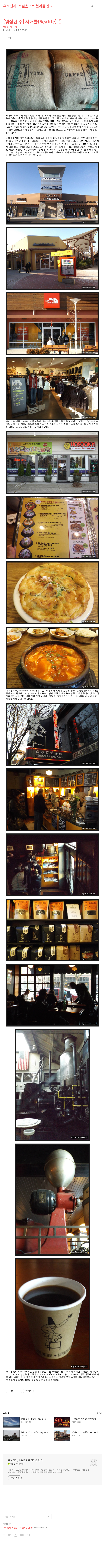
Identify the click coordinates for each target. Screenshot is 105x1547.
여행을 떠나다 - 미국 (10, 26)
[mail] (28, 1535)
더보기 (99, 1413)
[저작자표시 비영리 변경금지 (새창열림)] (37, 1391)
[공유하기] (15, 1391)
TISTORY (7, 1524)
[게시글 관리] (19, 1391)
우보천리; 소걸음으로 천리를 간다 (28, 6)
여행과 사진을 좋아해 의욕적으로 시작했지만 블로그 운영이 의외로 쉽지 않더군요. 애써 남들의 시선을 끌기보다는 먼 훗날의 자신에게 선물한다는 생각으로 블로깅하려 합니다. (48, 1471)
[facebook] (4, 1535)
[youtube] (22, 1535)
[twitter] (9, 1535)
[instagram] (15, 1535)
